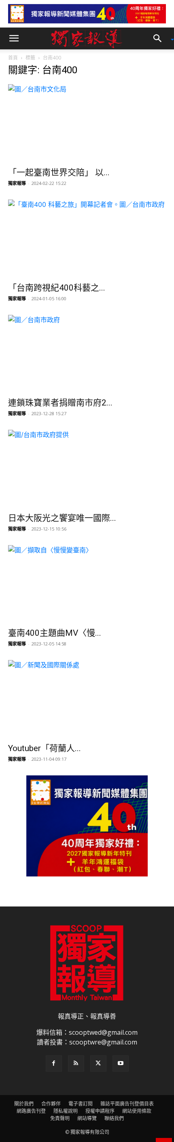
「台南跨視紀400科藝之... (56, 288)
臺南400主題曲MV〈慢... (54, 633)
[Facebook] (54, 1063)
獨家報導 (17, 183)
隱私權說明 (65, 1111)
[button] (14, 38)
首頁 (13, 57)
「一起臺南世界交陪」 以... (59, 172)
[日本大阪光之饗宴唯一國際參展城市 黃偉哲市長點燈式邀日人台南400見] (87, 469)
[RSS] (76, 1063)
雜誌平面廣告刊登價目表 (127, 1103)
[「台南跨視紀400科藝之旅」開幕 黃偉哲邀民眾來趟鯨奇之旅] (87, 239)
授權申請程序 (100, 1111)
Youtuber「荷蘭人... (44, 748)
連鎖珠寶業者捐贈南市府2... (60, 403)
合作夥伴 (51, 1103)
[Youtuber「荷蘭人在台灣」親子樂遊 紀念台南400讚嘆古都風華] (87, 699)
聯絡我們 (114, 1118)
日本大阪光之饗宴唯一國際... (62, 518)
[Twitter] (98, 1063)
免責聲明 (60, 1118)
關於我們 (24, 1103)
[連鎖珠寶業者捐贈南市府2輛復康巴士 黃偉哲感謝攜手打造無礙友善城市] (87, 354)
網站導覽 (87, 1118)
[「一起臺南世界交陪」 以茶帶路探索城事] (87, 123)
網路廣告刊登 (31, 1111)
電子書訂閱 (80, 1103)
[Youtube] (120, 1063)
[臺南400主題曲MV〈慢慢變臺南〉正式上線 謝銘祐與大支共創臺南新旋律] (87, 584)
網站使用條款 (136, 1111)
